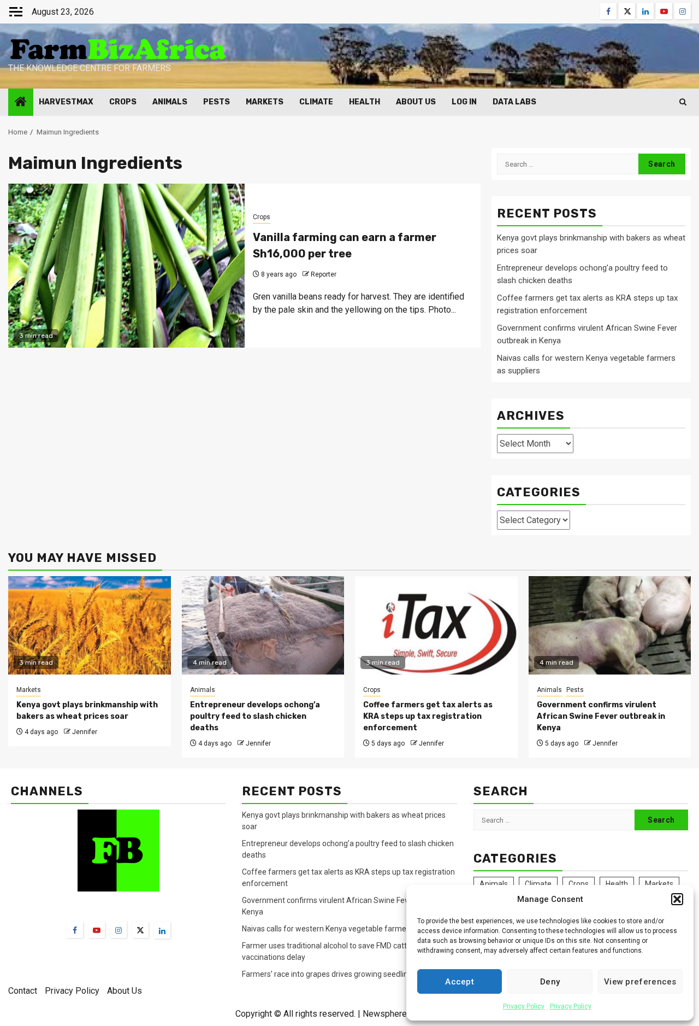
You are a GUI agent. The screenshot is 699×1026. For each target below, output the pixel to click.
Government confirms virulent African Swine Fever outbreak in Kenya (601, 716)
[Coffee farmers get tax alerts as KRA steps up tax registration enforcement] (436, 625)
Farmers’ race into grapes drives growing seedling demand (342, 974)
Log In (464, 102)
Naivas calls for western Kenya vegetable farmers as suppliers (348, 928)
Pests (216, 102)
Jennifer (84, 732)
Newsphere (385, 1014)
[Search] (683, 102)
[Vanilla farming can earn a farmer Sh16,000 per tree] (126, 266)
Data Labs (514, 102)
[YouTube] (96, 930)
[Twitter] (140, 930)
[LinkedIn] (162, 930)
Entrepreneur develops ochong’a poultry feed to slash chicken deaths (255, 716)
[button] (677, 899)
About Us (416, 102)
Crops (123, 102)
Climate (316, 102)
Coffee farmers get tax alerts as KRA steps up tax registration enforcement (428, 716)
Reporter (323, 274)
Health (364, 102)
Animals (169, 102)
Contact (22, 991)
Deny (550, 982)
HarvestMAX (66, 102)
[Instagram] (118, 930)
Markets (264, 102)
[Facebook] (75, 930)
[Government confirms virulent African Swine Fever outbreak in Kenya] (610, 625)
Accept (459, 982)
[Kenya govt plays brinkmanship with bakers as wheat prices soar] (89, 625)
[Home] (21, 102)
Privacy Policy (523, 1006)
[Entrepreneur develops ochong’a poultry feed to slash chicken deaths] (263, 625)
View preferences (640, 982)
